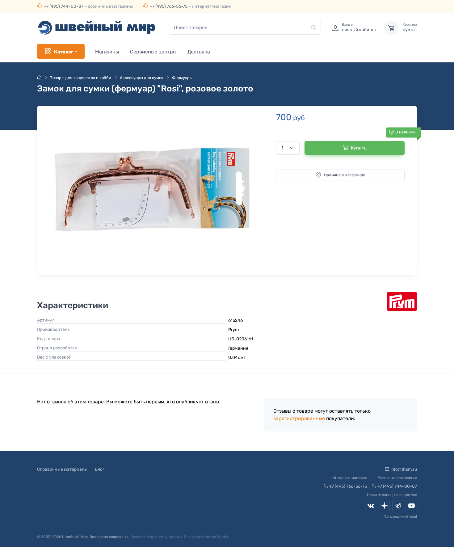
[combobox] (245, 28)
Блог (99, 469)
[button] (153, 189)
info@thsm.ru (403, 469)
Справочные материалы (62, 469)
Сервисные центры (153, 52)
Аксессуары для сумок (141, 77)
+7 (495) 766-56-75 (168, 6)
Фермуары (182, 77)
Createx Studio (215, 537)
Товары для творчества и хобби (80, 77)
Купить (359, 148)
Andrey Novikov (168, 537)
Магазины (107, 52)
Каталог (63, 52)
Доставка (198, 52)
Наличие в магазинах (344, 175)
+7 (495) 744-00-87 (63, 6)
